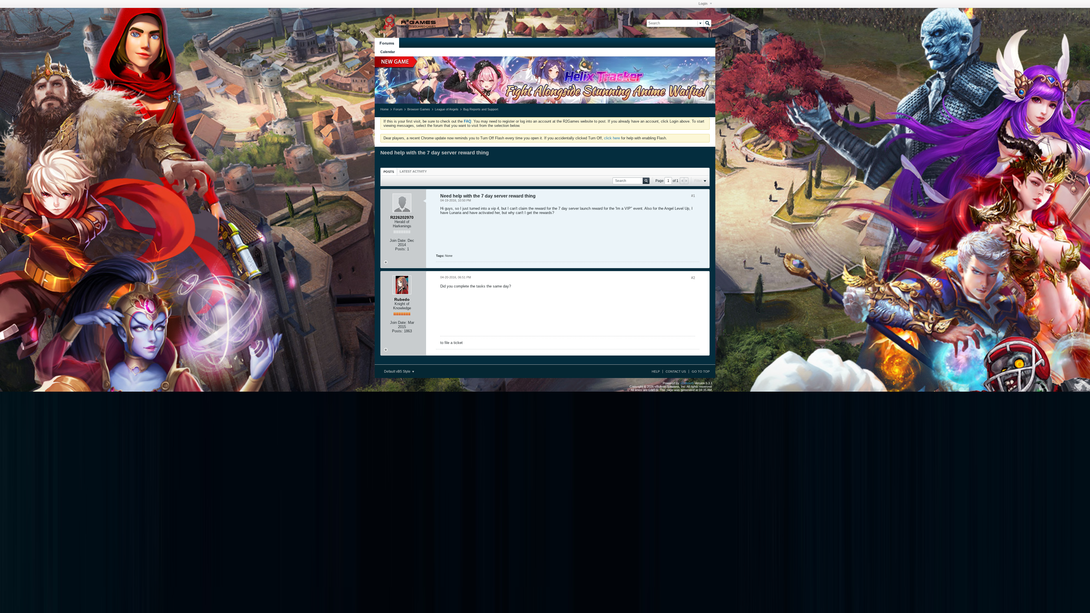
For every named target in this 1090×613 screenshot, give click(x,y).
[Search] (707, 23)
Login (703, 4)
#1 (693, 196)
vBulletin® (687, 383)
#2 (693, 278)
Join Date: (398, 240)
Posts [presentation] (388, 171)
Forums (387, 43)
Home (384, 109)
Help (656, 371)
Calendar (387, 52)
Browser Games (418, 109)
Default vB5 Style (397, 371)
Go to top (701, 371)
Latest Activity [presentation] (413, 171)
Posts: (400, 249)
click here (612, 138)
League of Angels (446, 109)
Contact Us (676, 371)
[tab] (388, 171)
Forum (398, 109)
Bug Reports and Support (480, 109)
